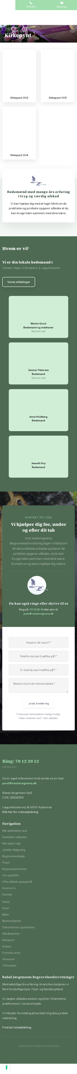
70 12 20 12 (36, 609)
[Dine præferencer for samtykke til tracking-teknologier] (6, 1067)
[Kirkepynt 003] (58, 72)
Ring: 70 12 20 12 (20, 761)
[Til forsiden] (38, 17)
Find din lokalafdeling (16, 1027)
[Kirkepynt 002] (19, 72)
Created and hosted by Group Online (38, 1045)
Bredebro (31, 268)
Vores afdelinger (18, 282)
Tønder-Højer (11, 268)
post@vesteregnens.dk (39, 613)
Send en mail (38, 331)
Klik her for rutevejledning (20, 812)
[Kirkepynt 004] (19, 129)
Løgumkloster (51, 268)
